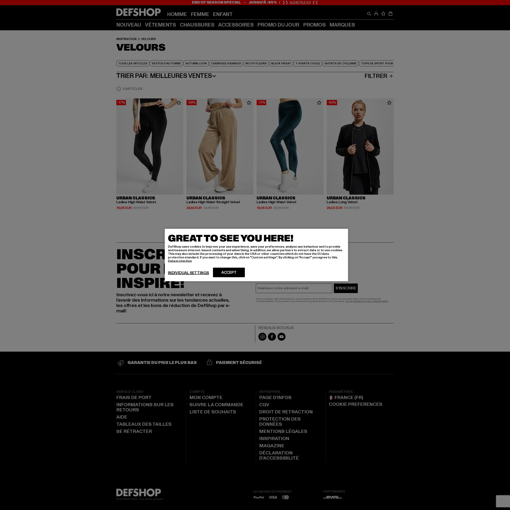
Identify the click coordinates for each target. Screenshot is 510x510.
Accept (229, 272)
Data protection (180, 261)
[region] (256, 255)
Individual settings (188, 273)
